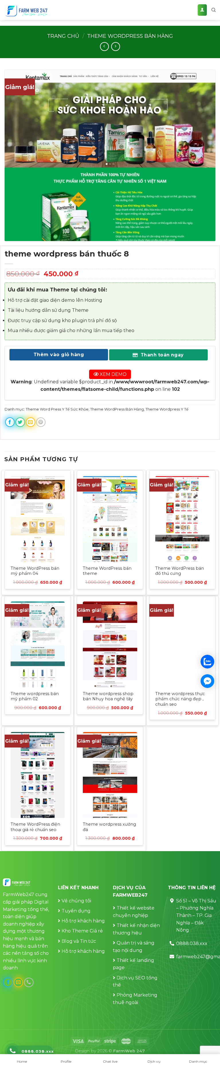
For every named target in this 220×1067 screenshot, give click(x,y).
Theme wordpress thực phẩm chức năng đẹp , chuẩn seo (180, 699)
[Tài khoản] (202, 10)
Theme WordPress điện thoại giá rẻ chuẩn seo (35, 827)
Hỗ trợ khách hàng (83, 921)
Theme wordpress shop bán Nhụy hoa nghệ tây (108, 696)
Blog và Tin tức (79, 941)
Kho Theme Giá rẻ (82, 931)
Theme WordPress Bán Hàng (130, 36)
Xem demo (113, 374)
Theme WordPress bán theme (107, 571)
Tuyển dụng (76, 911)
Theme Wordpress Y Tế (167, 409)
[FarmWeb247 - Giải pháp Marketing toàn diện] (25, 10)
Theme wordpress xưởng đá (109, 827)
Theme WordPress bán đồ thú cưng (179, 571)
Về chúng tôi (76, 901)
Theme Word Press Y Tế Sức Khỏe (57, 409)
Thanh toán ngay (161, 355)
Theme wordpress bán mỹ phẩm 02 (35, 696)
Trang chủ (63, 36)
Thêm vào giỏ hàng (59, 354)
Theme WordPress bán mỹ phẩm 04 (35, 571)
